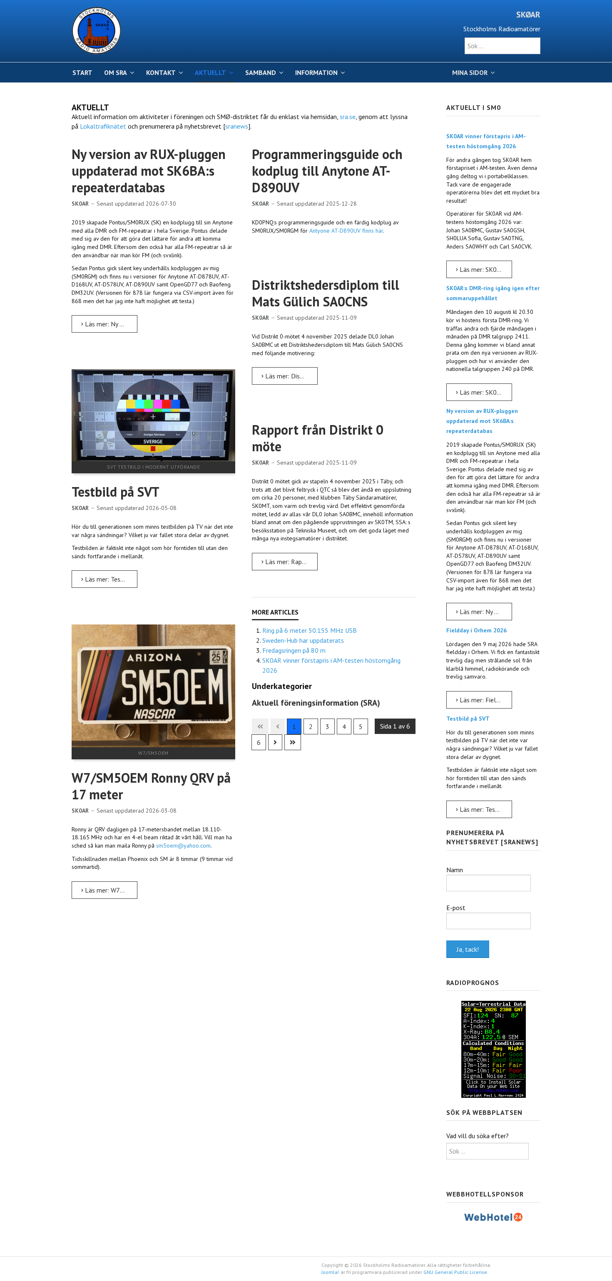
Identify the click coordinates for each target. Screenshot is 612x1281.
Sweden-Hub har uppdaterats (303, 640)
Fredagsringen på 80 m (294, 650)
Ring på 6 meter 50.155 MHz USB (309, 630)
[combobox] (502, 45)
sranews (236, 126)
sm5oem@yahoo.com (183, 845)
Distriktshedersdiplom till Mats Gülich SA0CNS (325, 293)
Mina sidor (470, 72)
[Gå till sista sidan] (292, 742)
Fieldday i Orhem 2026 (476, 630)
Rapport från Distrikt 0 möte (317, 438)
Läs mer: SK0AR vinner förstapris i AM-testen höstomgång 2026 (485, 269)
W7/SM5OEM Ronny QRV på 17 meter (151, 786)
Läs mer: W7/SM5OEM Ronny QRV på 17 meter (110, 890)
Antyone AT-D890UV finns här (346, 230)
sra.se (348, 116)
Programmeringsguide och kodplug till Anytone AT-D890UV (327, 170)
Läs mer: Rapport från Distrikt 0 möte (291, 561)
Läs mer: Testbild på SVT (110, 579)
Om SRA (115, 72)
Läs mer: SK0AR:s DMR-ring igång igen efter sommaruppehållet (485, 392)
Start (82, 72)
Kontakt (161, 72)
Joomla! (330, 1272)
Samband (260, 72)
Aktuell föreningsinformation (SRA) (316, 702)
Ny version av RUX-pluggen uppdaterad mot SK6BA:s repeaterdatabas (149, 170)
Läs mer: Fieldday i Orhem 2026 (485, 700)
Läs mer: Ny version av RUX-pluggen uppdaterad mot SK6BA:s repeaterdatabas (110, 324)
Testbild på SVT (115, 491)
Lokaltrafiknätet (103, 126)
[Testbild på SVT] (153, 414)
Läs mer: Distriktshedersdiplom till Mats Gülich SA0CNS (291, 376)
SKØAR (528, 14)
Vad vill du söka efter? (477, 1136)
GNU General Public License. (455, 1272)
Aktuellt (210, 72)
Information (316, 72)
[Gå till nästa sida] (275, 742)
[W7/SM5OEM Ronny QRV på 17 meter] (153, 685)
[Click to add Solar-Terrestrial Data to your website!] (493, 1048)
